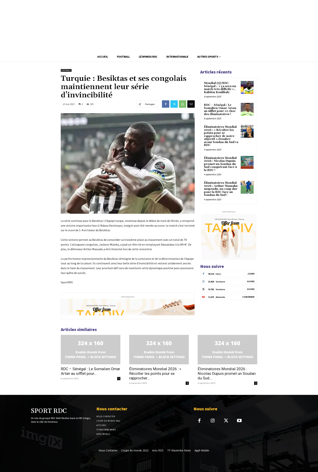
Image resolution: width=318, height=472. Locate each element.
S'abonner (248, 296)
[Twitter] (174, 104)
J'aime (251, 273)
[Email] (191, 104)
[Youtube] (239, 421)
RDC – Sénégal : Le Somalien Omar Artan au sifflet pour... (90, 371)
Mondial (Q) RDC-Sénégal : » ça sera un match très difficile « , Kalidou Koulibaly (220, 87)
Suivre (251, 281)
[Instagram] (212, 421)
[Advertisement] (110, 26)
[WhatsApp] (182, 104)
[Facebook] (165, 104)
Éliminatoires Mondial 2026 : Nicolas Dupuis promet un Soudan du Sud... (227, 373)
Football (66, 70)
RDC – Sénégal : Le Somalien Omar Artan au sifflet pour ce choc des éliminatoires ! (220, 109)
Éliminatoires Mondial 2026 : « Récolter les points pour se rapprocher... (155, 373)
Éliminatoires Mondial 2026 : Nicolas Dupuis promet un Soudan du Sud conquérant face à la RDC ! (220, 164)
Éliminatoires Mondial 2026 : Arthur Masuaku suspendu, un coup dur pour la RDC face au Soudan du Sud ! (221, 189)
